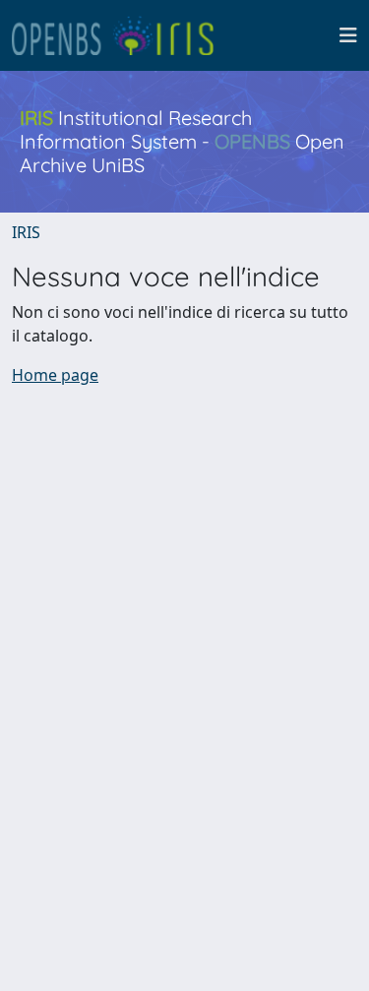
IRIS (26, 232)
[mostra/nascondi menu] (348, 35)
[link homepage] (121, 35)
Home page (55, 375)
